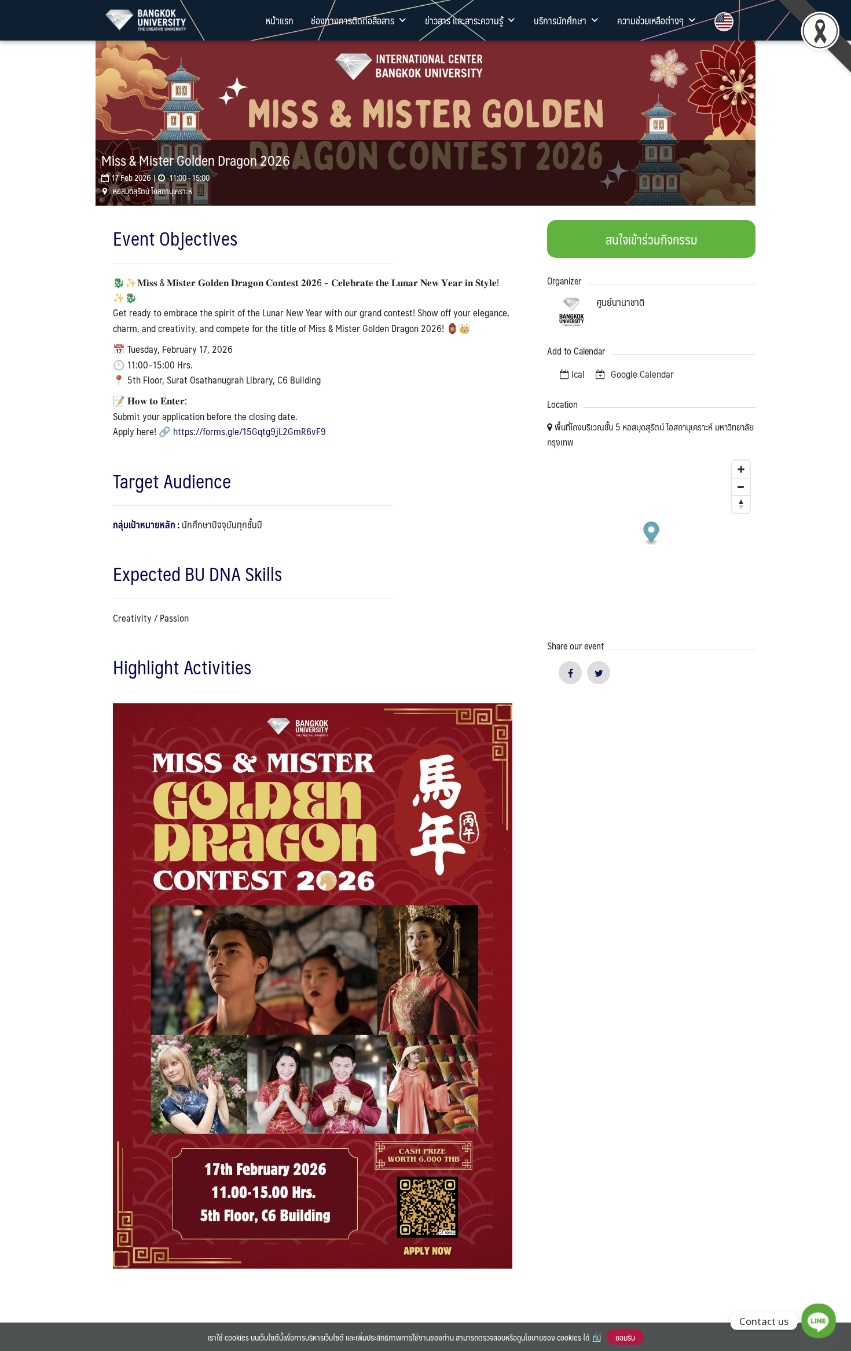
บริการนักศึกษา (560, 20)
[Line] (818, 1321)
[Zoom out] (741, 486)
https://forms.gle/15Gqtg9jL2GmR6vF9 (249, 431)
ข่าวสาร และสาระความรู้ (464, 20)
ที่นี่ (597, 1337)
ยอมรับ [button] (625, 1337)
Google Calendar (641, 374)
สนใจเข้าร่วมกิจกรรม (652, 239)
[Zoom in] (741, 469)
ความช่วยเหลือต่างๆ (650, 20)
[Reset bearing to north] (741, 504)
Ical (578, 374)
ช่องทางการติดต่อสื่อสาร (352, 20)
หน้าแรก (280, 20)
